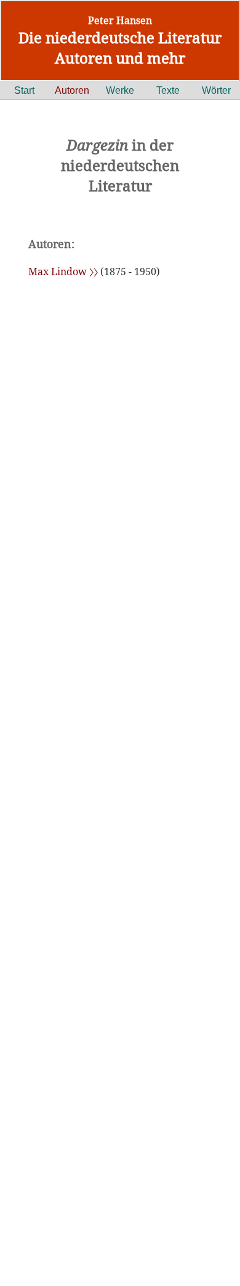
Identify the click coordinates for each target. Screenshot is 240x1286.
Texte (168, 90)
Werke (120, 90)
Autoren (72, 90)
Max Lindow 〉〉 (63, 271)
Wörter (216, 90)
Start (24, 90)
